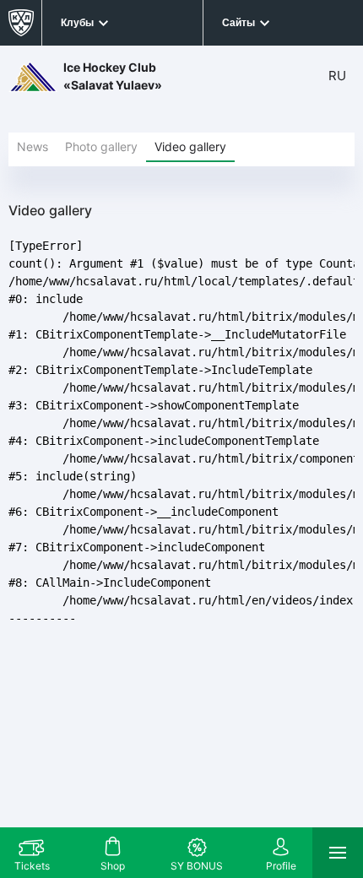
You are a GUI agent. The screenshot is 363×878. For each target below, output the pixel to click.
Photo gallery (101, 146)
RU (337, 76)
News (32, 146)
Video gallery (190, 146)
